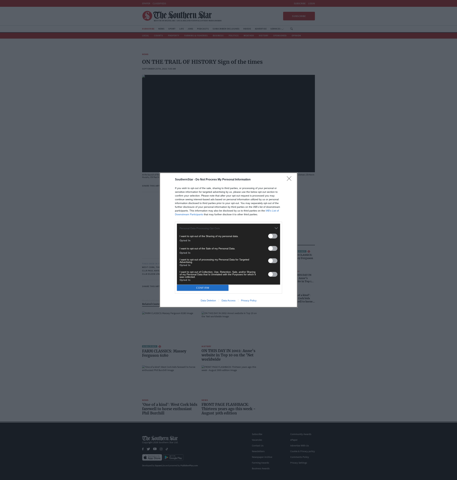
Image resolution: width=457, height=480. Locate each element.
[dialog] (228, 240)
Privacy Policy (249, 300)
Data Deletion (208, 300)
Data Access (228, 300)
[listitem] (228, 228)
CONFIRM (202, 288)
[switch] (272, 236)
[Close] (290, 179)
